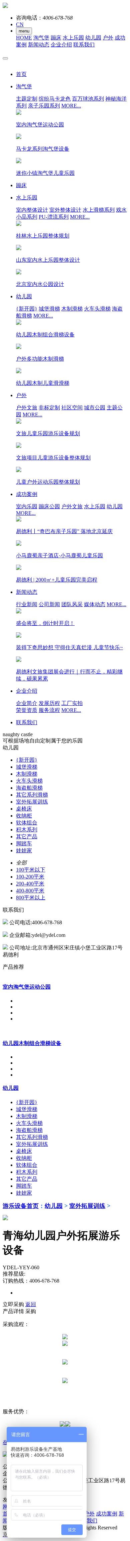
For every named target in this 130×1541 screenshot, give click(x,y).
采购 (30, 1311)
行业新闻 (26, 604)
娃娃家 (24, 850)
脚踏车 (24, 843)
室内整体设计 (32, 210)
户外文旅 (26, 407)
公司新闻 (49, 604)
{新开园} (26, 309)
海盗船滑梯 (29, 788)
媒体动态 (94, 604)
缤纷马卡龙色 (55, 99)
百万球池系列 (88, 99)
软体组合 (26, 822)
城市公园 (94, 407)
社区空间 (72, 407)
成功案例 (106, 1513)
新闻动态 (38, 44)
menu (24, 31)
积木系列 (26, 829)
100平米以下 (30, 870)
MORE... (71, 105)
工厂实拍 (72, 703)
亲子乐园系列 (44, 105)
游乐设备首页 (21, 1206)
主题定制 (26, 99)
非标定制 (49, 407)
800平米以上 (30, 897)
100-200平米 (30, 876)
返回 (30, 1304)
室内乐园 (26, 506)
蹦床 (56, 37)
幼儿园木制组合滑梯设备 (32, 1043)
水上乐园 (73, 37)
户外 (108, 37)
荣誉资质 (26, 710)
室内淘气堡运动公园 (27, 987)
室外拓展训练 (32, 802)
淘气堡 (41, 37)
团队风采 (72, 604)
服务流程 (49, 710)
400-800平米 (30, 890)
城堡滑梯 (49, 309)
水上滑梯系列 (99, 210)
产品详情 (13, 1311)
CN (20, 24)
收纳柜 (24, 815)
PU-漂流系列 (54, 217)
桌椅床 (24, 808)
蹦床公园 (49, 506)
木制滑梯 (72, 309)
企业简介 (26, 703)
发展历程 (49, 703)
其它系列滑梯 (32, 795)
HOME (24, 37)
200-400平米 (30, 883)
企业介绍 (61, 44)
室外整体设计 (65, 210)
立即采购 (13, 1304)
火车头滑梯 (97, 309)
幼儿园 (93, 37)
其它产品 (26, 836)
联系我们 (84, 44)
